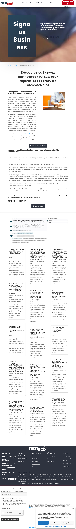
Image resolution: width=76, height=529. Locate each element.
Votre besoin (17, 2)
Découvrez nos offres (38, 146)
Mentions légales (31, 527)
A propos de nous (44, 2)
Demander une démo (68, 3)
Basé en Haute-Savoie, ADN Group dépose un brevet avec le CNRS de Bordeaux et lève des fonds (59, 294)
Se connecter (66, 466)
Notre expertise (35, 458)
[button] (73, 509)
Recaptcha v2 (5, 508)
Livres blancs (50, 458)
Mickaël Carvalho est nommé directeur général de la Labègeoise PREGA (37, 409)
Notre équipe (35, 461)
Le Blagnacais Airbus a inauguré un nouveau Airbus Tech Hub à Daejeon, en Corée (16, 252)
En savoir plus (38, 206)
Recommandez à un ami (68, 463)
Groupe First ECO (36, 464)
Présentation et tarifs (23, 458)
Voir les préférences (67, 523)
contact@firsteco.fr (33, 507)
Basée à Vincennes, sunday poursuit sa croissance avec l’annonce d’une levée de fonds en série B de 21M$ (16, 328)
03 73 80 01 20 (11, 467)
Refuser (55, 523)
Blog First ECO (18, 8)
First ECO (27, 134)
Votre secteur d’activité (34, 2)
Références (52, 2)
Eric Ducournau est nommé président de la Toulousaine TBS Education (59, 330)
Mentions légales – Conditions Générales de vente (55, 526)
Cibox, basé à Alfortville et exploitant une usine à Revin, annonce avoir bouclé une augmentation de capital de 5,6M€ (59, 364)
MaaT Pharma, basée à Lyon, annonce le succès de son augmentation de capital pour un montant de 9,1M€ (37, 294)
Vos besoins (21, 461)
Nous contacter (24, 8)
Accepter (43, 523)
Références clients (51, 456)
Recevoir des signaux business (51, 38)
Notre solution (25, 2)
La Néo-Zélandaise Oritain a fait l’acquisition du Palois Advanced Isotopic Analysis (37, 332)
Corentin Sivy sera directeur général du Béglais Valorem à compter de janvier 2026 (58, 400)
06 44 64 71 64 (6, 460)
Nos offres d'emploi (36, 466)
